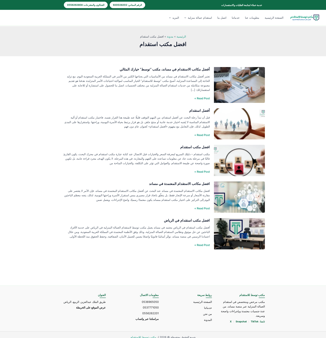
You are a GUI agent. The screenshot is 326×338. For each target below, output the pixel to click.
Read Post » (202, 98)
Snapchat (241, 321)
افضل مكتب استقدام (195, 147)
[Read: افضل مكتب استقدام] (239, 160)
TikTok (254, 321)
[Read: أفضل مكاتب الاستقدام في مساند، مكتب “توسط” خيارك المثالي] (239, 84)
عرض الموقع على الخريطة (91, 307)
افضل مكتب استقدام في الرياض (187, 220)
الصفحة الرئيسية (274, 17)
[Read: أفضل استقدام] (239, 123)
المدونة (208, 319)
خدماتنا (236, 17)
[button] (186, 17)
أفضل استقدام (199, 110)
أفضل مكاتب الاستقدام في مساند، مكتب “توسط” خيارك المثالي (165, 69)
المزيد (175, 17)
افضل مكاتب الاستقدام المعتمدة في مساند (179, 184)
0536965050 (150, 302)
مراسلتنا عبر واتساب (147, 318)
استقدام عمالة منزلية (200, 17)
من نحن (207, 313)
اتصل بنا (221, 17)
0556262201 (150, 313)
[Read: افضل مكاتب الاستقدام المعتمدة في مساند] (239, 197)
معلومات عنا (252, 17)
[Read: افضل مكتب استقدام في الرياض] (239, 233)
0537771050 (151, 307)
